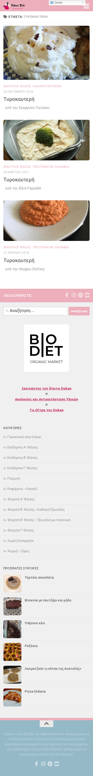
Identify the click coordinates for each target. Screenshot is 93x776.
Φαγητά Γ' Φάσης (20, 530)
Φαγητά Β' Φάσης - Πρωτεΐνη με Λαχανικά (36, 167)
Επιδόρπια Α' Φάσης (22, 447)
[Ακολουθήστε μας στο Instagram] (73, 295)
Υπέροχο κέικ (35, 623)
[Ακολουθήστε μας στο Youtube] (87, 295)
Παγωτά (13, 478)
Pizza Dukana (35, 691)
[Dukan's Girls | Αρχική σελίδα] (18, 5)
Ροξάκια (31, 646)
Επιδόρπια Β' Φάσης (22, 458)
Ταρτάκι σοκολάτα (39, 577)
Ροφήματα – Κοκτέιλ (22, 489)
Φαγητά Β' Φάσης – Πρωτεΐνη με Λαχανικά (39, 520)
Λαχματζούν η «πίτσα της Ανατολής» (53, 668)
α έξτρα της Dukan (48, 410)
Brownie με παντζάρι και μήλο (48, 600)
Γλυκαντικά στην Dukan (24, 437)
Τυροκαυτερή (19, 99)
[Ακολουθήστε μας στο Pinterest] (80, 295)
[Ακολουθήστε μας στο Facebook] (66, 295)
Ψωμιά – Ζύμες (18, 551)
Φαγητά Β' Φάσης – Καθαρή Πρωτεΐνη (36, 509)
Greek (58, 2)
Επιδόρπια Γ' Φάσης (22, 468)
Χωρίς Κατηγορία (20, 541)
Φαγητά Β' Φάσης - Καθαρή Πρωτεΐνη (32, 86)
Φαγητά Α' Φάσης (21, 499)
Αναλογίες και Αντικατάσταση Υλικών (46, 399)
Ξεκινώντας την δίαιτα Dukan (47, 388)
